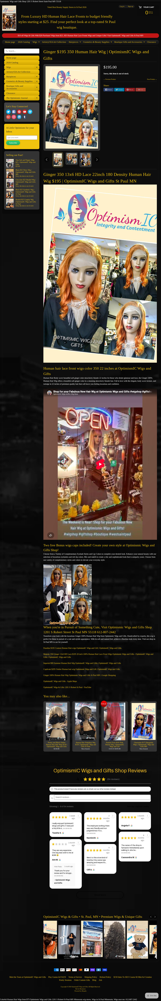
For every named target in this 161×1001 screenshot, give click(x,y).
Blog (94, 980)
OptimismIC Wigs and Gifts (80, 986)
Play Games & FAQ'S (57, 977)
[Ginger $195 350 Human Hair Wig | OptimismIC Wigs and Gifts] (58, 159)
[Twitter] (8, 111)
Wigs (36, 42)
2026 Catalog (24, 42)
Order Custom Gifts (82, 980)
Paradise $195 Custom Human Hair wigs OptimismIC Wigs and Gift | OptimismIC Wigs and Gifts (82, 648)
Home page (10, 42)
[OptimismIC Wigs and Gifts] (9, 18)
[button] (121, 779)
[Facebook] (14, 111)
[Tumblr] (24, 117)
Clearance (151, 42)
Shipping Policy (90, 977)
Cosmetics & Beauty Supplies (98, 42)
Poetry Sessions (65, 980)
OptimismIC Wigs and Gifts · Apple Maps (60, 681)
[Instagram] (14, 117)
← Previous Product (110, 79)
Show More (67, 828)
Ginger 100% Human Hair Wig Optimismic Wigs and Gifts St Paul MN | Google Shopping (79, 675)
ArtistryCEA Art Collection (54, 42)
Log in (122, 6)
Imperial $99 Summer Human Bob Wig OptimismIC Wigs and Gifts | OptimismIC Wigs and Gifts (82, 663)
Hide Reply (58, 866)
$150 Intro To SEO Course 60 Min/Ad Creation (133, 977)
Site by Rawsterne (80, 989)
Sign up (130, 6)
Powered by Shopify (81, 991)
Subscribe (13, 143)
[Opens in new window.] (63, 833)
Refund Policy (105, 977)
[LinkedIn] (19, 117)
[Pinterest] (19, 111)
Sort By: (131, 806)
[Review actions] (78, 815)
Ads (100, 980)
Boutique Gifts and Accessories (129, 42)
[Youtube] (24, 111)
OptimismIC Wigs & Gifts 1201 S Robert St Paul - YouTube (67, 687)
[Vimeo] (30, 111)
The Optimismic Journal (22, 98)
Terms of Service (75, 977)
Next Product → (152, 79)
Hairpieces (75, 42)
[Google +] (8, 117)
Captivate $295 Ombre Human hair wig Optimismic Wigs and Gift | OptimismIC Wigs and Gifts (81, 669)
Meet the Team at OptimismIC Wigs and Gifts (27, 977)
